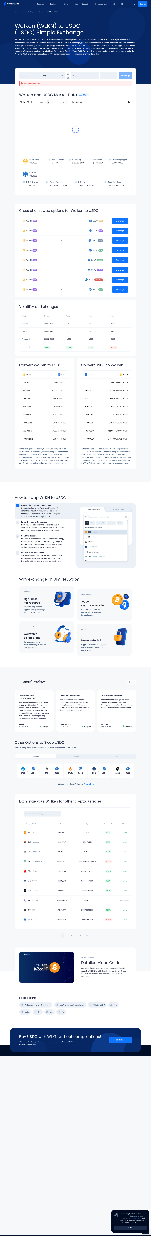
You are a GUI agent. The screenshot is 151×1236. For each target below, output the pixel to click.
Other (116, 756)
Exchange (120, 1040)
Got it (130, 1228)
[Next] (134, 682)
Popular (36, 756)
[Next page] (92, 935)
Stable (76, 756)
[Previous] (129, 682)
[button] (45, 511)
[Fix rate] (68, 74)
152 (87, 935)
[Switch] (68, 78)
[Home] (19, 4)
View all (87, 784)
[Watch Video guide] (47, 967)
